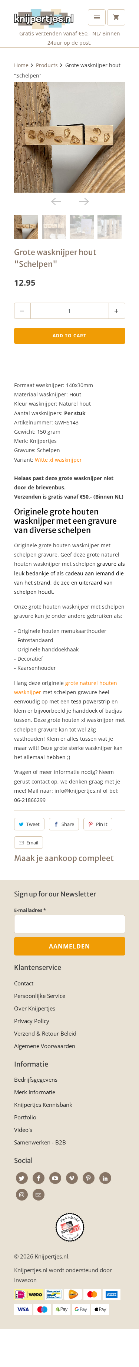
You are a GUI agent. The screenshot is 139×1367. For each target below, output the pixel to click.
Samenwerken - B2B (40, 1142)
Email (32, 842)
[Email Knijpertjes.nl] (38, 1195)
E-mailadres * (30, 910)
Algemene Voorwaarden (44, 1046)
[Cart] (116, 17)
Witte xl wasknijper (58, 459)
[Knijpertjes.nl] (43, 17)
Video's (23, 1129)
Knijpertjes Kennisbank (43, 1104)
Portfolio (25, 1117)
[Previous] (55, 201)
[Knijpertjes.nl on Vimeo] (72, 1178)
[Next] (84, 201)
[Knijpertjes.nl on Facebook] (38, 1178)
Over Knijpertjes (34, 1008)
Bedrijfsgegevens (35, 1079)
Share (68, 824)
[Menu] (97, 17)
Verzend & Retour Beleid (45, 1033)
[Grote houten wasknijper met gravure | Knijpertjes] (69, 137)
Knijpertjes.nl (51, 1256)
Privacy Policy (31, 1021)
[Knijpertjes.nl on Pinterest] (89, 1178)
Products (47, 65)
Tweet (33, 824)
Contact (23, 983)
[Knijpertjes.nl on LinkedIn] (105, 1178)
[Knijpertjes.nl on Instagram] (22, 1195)
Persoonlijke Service (39, 995)
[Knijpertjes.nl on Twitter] (22, 1178)
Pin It (101, 824)
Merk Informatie (34, 1092)
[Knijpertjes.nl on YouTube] (55, 1178)
